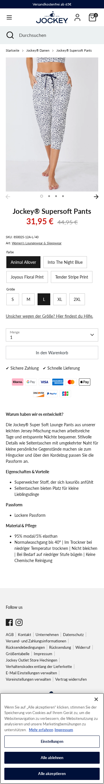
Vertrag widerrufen (71, 679)
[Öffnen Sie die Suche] (9, 35)
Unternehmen (47, 634)
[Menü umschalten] (9, 17)
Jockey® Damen (37, 50)
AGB (10, 634)
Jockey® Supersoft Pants (74, 50)
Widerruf (82, 647)
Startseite (12, 50)
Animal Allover (23, 262)
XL (59, 299)
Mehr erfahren (41, 729)
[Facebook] (9, 622)
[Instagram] (19, 622)
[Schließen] (96, 699)
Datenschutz (73, 634)
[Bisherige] (7, 196)
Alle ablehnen (52, 757)
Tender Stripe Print (71, 276)
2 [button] (49, 196)
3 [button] (56, 196)
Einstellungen (52, 741)
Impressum (43, 653)
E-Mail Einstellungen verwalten (31, 673)
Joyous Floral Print (27, 276)
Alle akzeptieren (52, 773)
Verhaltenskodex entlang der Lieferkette (39, 666)
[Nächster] (96, 196)
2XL (77, 299)
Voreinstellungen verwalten (28, 679)
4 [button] (63, 196)
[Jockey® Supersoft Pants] (52, 124)
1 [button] (41, 196)
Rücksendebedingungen (25, 647)
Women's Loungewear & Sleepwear (37, 243)
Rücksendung (60, 647)
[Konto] (77, 14)
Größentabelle (17, 653)
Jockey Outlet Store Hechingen (31, 660)
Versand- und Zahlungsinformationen (36, 641)
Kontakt (24, 634)
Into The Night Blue (65, 262)
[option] (52, 124)
